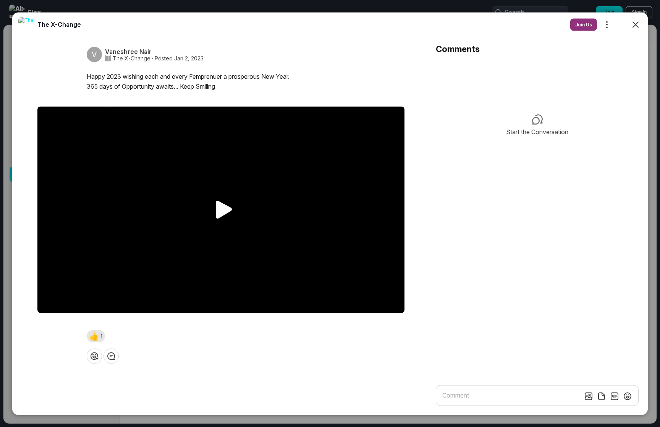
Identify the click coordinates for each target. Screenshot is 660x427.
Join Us (583, 24)
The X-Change (131, 58)
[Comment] (111, 356)
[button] (96, 336)
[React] (94, 356)
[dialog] (330, 213)
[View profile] (26, 24)
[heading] (59, 24)
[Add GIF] (614, 396)
